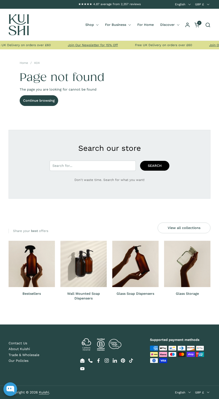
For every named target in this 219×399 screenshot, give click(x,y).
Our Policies (18, 361)
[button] (207, 25)
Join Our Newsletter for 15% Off (88, 45)
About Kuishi (19, 349)
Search (155, 166)
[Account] (187, 25)
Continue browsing (39, 100)
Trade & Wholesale (24, 355)
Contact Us (18, 343)
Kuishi (44, 392)
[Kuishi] (19, 24)
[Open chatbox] (10, 389)
